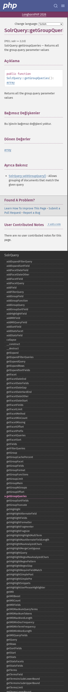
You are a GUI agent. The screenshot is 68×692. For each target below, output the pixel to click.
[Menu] (63, 5)
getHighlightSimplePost (20, 574)
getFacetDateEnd (16, 379)
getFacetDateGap (16, 387)
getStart (11, 652)
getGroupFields (15, 465)
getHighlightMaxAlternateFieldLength (28, 539)
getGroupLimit (15, 478)
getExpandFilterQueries (20, 357)
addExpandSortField (18, 265)
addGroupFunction (17, 300)
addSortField (14, 326)
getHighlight (13, 509)
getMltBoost (13, 596)
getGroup (12, 452)
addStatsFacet (15, 331)
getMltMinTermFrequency (21, 626)
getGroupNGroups (17, 487)
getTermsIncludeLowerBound (23, 678)
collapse (11, 339)
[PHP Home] (10, 6)
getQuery (12, 639)
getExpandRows (15, 365)
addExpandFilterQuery (19, 261)
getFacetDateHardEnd (19, 392)
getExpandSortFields (18, 370)
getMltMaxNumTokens (19, 613)
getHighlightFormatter (19, 522)
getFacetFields (15, 405)
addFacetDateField (17, 270)
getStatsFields (15, 665)
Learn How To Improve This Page (25, 208)
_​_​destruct (13, 348)
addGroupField (15, 296)
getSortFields (14, 648)
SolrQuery (11, 255)
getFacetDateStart (17, 400)
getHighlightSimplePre (19, 578)
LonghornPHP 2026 (34, 14)
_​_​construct (13, 344)
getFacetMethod (16, 413)
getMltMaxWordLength (19, 618)
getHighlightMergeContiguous (23, 548)
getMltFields (14, 605)
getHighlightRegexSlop (19, 565)
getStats (11, 657)
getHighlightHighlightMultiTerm (24, 535)
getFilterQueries (16, 448)
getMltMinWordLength (19, 631)
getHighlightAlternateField (22, 513)
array (11, 82)
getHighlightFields (17, 518)
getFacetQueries (16, 435)
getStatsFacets (15, 661)
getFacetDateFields (18, 383)
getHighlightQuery (17, 552)
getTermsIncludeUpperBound (23, 683)
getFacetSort (14, 439)
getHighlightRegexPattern (21, 561)
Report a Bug (31, 212)
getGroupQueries (17, 496)
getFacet (12, 374)
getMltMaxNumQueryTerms (22, 609)
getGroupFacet (15, 461)
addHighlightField (17, 313)
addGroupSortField (17, 309)
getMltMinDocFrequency (20, 622)
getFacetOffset (15, 426)
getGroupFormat (16, 470)
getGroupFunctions (17, 474)
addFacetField (15, 279)
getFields (12, 444)
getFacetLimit (14, 409)
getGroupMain (15, 483)
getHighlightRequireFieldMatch (24, 570)
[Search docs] (55, 5)
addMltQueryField (17, 322)
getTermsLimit (15, 687)
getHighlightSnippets (18, 583)
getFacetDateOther (17, 396)
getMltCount (13, 600)
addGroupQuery (16, 305)
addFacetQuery (15, 283)
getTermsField (15, 674)
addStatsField (14, 335)
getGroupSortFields (18, 500)
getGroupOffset (15, 492)
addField (12, 287)
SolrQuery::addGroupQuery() (27, 176)
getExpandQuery (16, 361)
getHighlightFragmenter (20, 526)
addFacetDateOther (18, 274)
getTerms (12, 670)
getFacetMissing (16, 422)
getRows (11, 644)
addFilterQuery (15, 292)
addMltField (13, 318)
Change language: (26, 24)
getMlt (10, 591)
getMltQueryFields (17, 635)
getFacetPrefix (15, 431)
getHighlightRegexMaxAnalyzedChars (28, 557)
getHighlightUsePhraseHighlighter (26, 587)
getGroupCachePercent (20, 457)
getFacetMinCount (17, 418)
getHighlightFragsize (18, 531)
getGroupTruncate (17, 505)
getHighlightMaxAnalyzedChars (24, 544)
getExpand (12, 352)
